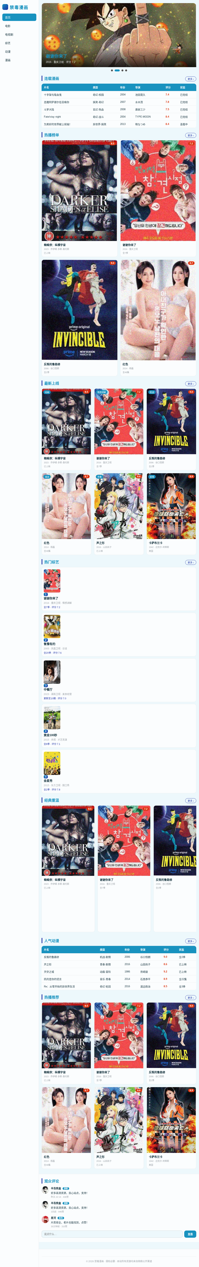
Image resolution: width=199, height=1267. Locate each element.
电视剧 (9, 34)
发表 (190, 1234)
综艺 (7, 43)
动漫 (7, 51)
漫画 (7, 60)
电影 (7, 26)
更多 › (191, 79)
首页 (7, 17)
